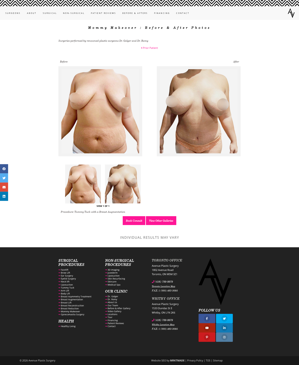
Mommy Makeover (70, 311)
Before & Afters (135, 13)
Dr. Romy (112, 299)
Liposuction (66, 284)
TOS (208, 360)
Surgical (50, 13)
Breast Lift (65, 302)
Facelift (64, 269)
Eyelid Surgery (68, 278)
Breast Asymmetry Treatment (75, 296)
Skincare (111, 281)
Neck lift (64, 281)
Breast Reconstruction (72, 305)
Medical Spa (113, 284)
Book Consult (134, 220)
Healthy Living (68, 326)
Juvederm (112, 272)
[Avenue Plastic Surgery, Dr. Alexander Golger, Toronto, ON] (291, 12)
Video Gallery (114, 311)
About (32, 13)
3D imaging (113, 269)
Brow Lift (65, 272)
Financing (162, 13)
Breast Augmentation (71, 299)
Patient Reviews (103, 13)
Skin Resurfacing (116, 278)
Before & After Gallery (118, 308)
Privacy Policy (195, 360)
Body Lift (65, 293)
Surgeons (13, 13)
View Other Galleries (161, 220)
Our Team (112, 305)
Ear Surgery (66, 275)
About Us (112, 302)
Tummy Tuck (67, 287)
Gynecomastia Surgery (72, 314)
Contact (182, 13)
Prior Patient (150, 48)
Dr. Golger (112, 296)
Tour (109, 317)
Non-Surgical (74, 13)
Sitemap (218, 360)
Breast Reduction (69, 308)
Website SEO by (168, 360)
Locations (112, 314)
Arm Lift (64, 290)
